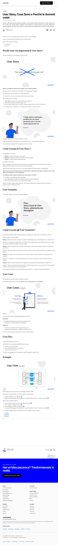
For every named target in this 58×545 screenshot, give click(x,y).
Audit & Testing (6, 498)
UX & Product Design (7, 487)
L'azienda (32, 506)
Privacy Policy (15, 541)
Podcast (31, 500)
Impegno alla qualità (30, 541)
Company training (33, 494)
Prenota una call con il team (12, 475)
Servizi (4, 486)
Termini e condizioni (7, 541)
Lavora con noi (33, 513)
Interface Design (6, 495)
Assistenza (32, 511)
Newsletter (32, 507)
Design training (33, 491)
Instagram (7, 414)
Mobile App (5, 507)
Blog (31, 498)
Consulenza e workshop (7, 500)
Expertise (5, 504)
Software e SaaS (6, 509)
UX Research (5, 489)
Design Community (33, 496)
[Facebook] (47, 30)
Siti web (4, 513)
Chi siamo (32, 504)
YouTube (6, 416)
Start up (4, 511)
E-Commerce (5, 506)
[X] (54, 30)
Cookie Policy (21, 541)
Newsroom (32, 509)
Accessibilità (5, 496)
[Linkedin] (51, 30)
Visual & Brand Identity (7, 493)
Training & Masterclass (34, 493)
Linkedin (6, 413)
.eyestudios (5, 3)
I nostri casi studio (33, 487)
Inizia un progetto (46, 2)
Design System (6, 491)
